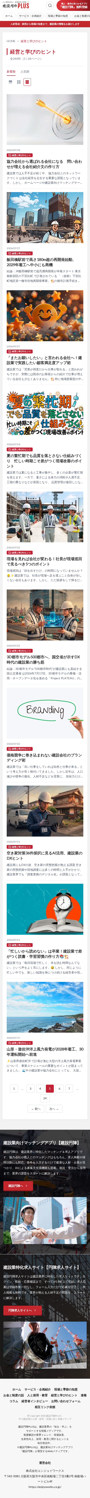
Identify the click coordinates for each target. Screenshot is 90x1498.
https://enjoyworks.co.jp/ (45, 1487)
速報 (84, 1395)
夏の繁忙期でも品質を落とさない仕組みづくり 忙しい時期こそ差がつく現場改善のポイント (44, 460)
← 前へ (36, 1108)
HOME (11, 41)
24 (45, 1098)
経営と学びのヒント (64, 1395)
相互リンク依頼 (45, 1407)
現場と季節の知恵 (58, 15)
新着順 (11, 71)
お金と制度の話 (13, 1395)
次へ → (54, 1108)
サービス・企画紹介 (30, 15)
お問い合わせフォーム (66, 1401)
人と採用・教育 (37, 1395)
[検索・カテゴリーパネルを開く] (50, 5)
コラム (13, 1401)
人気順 (25, 71)
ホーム (9, 15)
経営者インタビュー (35, 1401)
